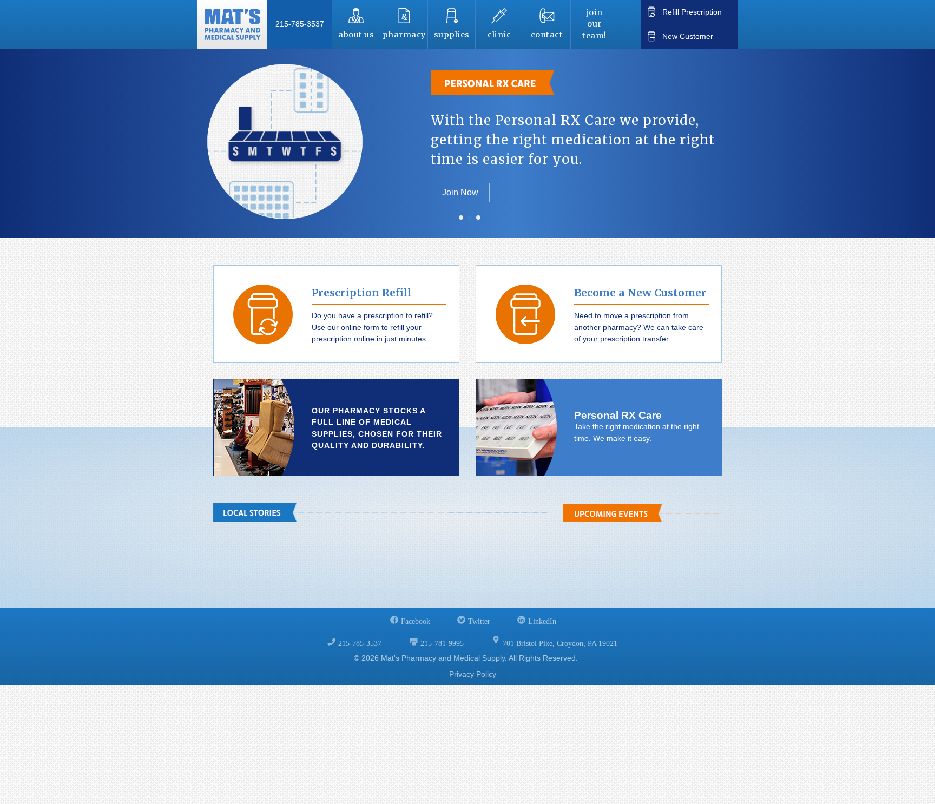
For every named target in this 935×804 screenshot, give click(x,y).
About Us (356, 34)
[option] (467, 143)
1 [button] (461, 218)
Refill (692, 12)
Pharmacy (404, 34)
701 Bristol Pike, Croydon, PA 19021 (560, 644)
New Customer (687, 36)
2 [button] (469, 218)
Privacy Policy (472, 674)
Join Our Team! (594, 24)
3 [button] (478, 218)
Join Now (460, 192)
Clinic (499, 34)
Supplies (452, 34)
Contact (547, 34)
